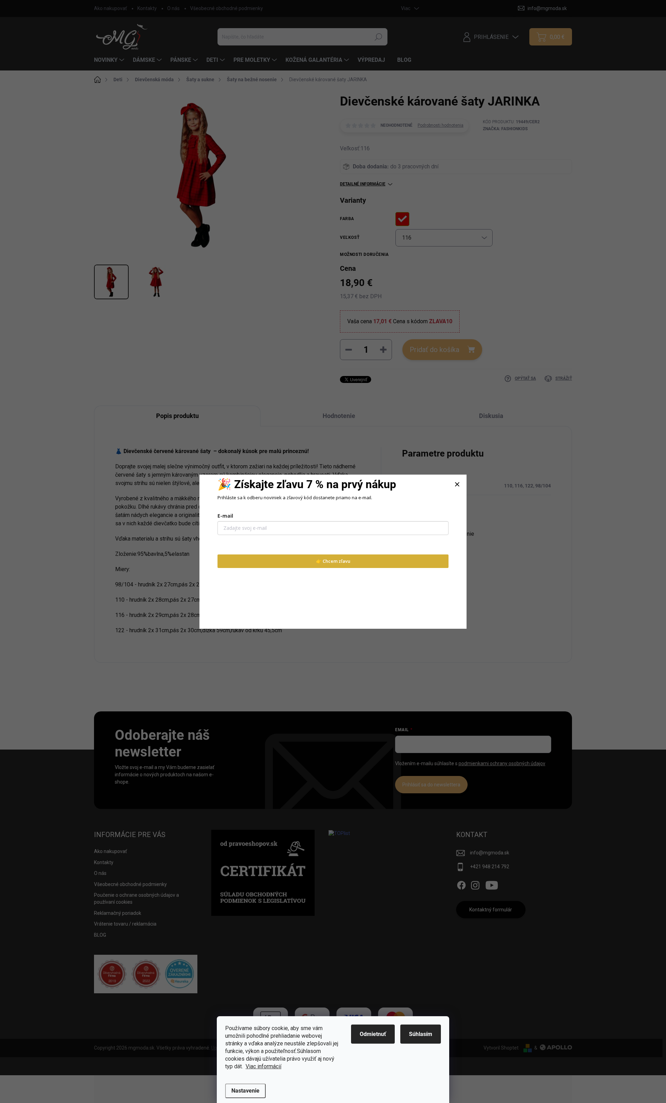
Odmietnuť (373, 1034)
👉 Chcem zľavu (333, 561)
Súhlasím (420, 1034)
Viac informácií (263, 1066)
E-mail (225, 515)
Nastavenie (245, 1090)
